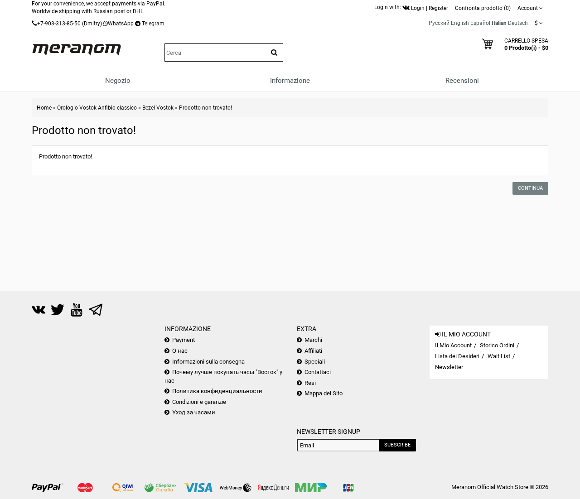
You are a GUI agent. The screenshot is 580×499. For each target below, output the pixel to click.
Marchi (313, 339)
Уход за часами (193, 412)
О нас (180, 350)
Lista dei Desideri (457, 356)
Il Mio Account (453, 345)
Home (44, 108)
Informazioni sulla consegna (208, 361)
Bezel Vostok (158, 108)
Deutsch (518, 23)
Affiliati (313, 350)
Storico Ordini (497, 345)
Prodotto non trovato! (205, 108)
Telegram (153, 23)
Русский (439, 23)
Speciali (314, 361)
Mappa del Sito (323, 393)
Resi (310, 382)
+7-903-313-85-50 (59, 23)
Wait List (499, 356)
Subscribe (397, 445)
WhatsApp (121, 23)
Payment (183, 339)
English (460, 23)
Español (480, 23)
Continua (530, 188)
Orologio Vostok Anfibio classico (97, 108)
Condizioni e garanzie (199, 401)
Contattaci (317, 372)
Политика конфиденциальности (217, 391)
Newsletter (449, 367)
